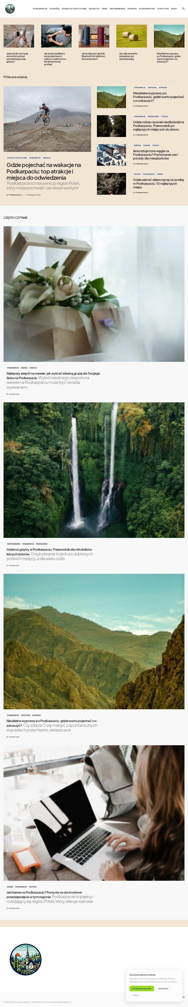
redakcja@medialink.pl (61, 1002)
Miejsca (137, 174)
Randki (160, 174)
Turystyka (152, 87)
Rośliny (164, 116)
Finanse (146, 145)
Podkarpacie (35, 158)
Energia (137, 145)
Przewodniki (153, 116)
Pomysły (33, 887)
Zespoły (33, 368)
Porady (155, 145)
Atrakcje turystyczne (17, 158)
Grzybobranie (13, 544)
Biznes (10, 887)
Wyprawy (163, 87)
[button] (184, 9)
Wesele (24, 368)
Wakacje (47, 158)
